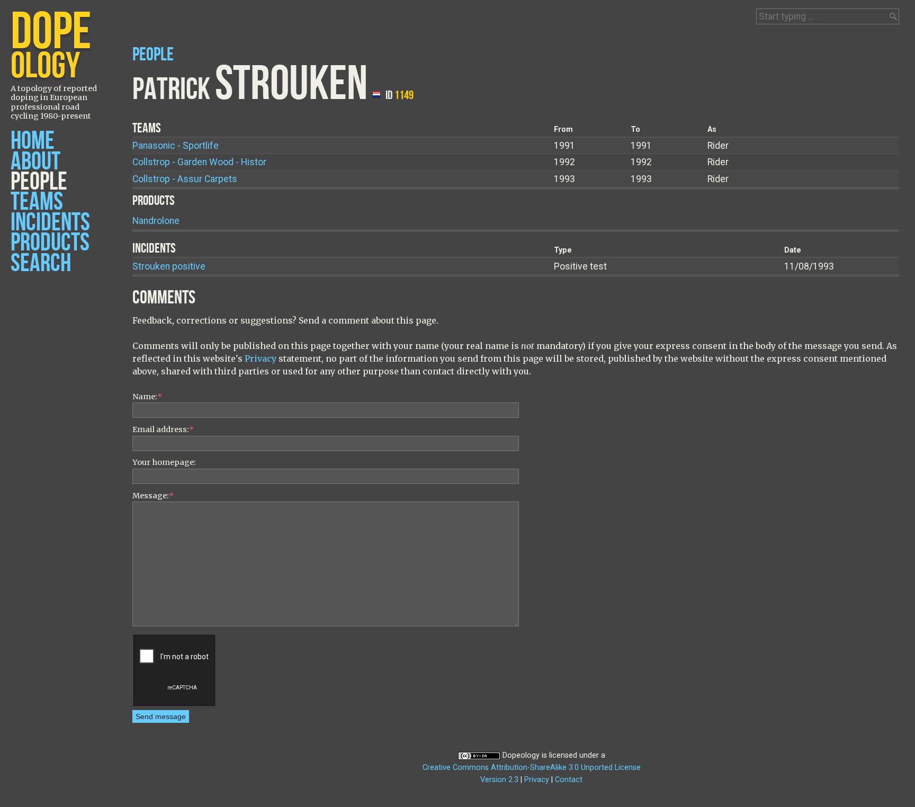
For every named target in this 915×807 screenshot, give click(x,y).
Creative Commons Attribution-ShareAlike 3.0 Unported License (532, 767)
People (39, 182)
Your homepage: (164, 462)
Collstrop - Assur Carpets (184, 179)
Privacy (260, 358)
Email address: (163, 429)
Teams (37, 202)
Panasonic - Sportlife (175, 145)
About (35, 162)
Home (33, 141)
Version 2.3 (499, 779)
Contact (568, 779)
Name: (147, 396)
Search (41, 263)
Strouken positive (168, 266)
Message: (153, 495)
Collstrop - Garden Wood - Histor (199, 162)
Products (50, 243)
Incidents (50, 223)
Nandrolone (156, 221)
